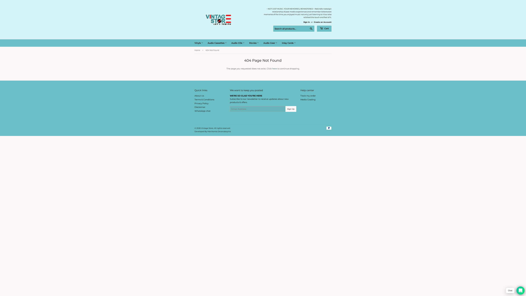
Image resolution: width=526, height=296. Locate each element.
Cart (326, 28)
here (274, 68)
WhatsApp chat (203, 111)
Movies (253, 43)
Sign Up (291, 109)
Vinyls (198, 43)
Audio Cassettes (216, 43)
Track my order (308, 95)
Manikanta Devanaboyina (219, 131)
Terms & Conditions (204, 99)
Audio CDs (237, 43)
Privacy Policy (201, 103)
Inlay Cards (288, 43)
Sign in (306, 22)
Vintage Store (207, 128)
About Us (199, 95)
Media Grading (307, 99)
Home (197, 50)
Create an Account (322, 22)
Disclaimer (200, 107)
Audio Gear (269, 43)
